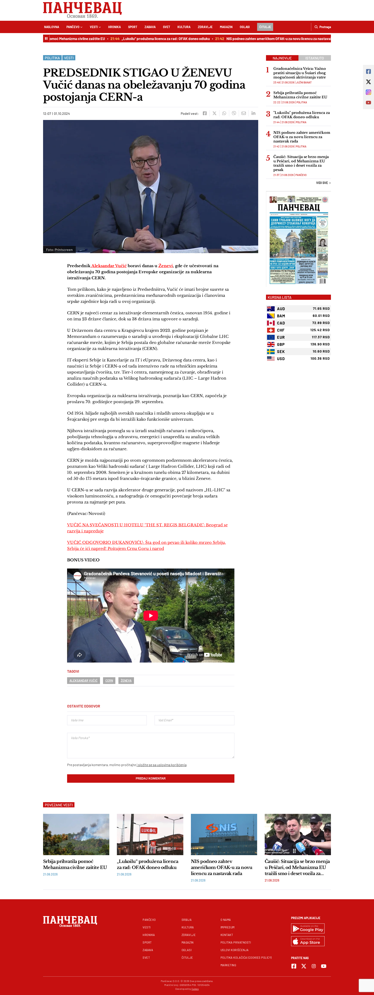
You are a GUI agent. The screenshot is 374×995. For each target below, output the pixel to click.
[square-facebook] (294, 966)
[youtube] (323, 966)
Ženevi (165, 266)
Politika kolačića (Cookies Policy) (246, 957)
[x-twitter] (303, 966)
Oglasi (245, 27)
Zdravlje (205, 27)
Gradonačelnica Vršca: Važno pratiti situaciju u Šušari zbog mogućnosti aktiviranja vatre (299, 72)
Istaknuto (314, 58)
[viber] (234, 113)
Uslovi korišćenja (235, 950)
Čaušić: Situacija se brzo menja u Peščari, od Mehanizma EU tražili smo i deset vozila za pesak (301, 163)
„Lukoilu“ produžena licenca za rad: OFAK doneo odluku (152, 38)
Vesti (94, 27)
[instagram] (313, 966)
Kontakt (227, 935)
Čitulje (265, 27)
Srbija (187, 920)
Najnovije (282, 58)
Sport (132, 27)
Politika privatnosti (236, 942)
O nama (226, 920)
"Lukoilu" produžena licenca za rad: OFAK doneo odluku (301, 114)
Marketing (228, 965)
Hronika (114, 27)
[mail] (243, 113)
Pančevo (72, 27)
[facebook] (205, 113)
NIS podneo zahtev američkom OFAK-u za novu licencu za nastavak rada (270, 38)
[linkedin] (253, 113)
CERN (109, 680)
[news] (76, 834)
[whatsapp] (224, 113)
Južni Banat (304, 82)
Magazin (226, 27)
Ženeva (126, 680)
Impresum (228, 927)
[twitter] (214, 113)
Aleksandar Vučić (108, 266)
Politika (52, 58)
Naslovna (51, 27)
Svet (166, 27)
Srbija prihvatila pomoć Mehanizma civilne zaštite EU (300, 95)
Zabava (150, 27)
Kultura (183, 27)
